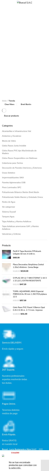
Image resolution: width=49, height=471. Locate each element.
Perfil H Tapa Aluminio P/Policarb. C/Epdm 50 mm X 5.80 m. (27, 252)
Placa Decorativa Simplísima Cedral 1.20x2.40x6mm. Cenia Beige (28, 265)
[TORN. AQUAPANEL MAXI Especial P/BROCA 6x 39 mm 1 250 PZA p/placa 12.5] (6, 296)
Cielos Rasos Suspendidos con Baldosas (19, 158)
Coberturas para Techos (12, 163)
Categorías (10, 21)
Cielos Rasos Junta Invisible (14, 146)
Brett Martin (26, 104)
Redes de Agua (8, 202)
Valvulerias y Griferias (11, 234)
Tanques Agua (8, 216)
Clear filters (9, 104)
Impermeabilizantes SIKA (13, 177)
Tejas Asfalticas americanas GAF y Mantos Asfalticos (20, 227)
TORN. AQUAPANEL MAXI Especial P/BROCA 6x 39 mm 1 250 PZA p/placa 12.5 (30, 294)
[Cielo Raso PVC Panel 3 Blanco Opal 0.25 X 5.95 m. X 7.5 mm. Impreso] (6, 310)
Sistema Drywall (9, 212)
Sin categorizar (8, 207)
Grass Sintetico (8, 173)
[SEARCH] (43, 116)
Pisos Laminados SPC (11, 187)
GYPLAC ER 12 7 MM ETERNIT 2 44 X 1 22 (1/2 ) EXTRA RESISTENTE (30, 279)
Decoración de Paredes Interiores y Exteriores (22, 168)
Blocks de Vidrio (9, 141)
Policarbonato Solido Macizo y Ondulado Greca (22, 197)
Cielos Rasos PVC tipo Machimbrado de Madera (19, 151)
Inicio (4, 101)
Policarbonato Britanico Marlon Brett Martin (20, 192)
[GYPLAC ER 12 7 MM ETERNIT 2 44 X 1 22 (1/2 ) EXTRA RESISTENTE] (6, 281)
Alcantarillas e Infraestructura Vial (16, 131)
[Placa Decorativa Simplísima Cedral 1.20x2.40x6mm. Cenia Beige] (6, 267)
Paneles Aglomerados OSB (13, 182)
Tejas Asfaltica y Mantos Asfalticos (16, 221)
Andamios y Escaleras (11, 136)
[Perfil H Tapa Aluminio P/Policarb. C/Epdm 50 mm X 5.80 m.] (6, 254)
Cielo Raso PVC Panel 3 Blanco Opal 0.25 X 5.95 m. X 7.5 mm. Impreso (29, 308)
